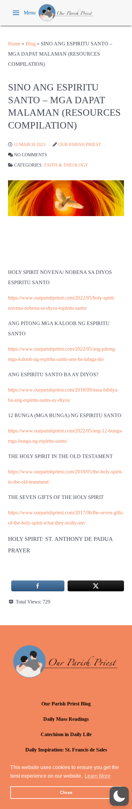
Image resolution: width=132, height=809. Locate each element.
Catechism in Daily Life (66, 734)
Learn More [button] (98, 776)
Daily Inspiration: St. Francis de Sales (66, 749)
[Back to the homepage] (66, 13)
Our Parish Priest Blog (66, 703)
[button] (24, 13)
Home (14, 43)
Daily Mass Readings (66, 719)
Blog (31, 43)
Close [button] (66, 792)
